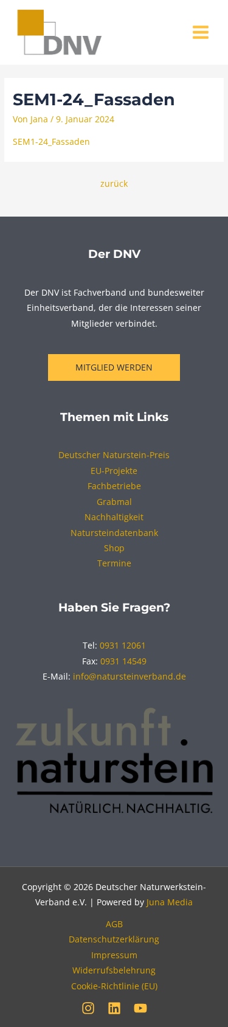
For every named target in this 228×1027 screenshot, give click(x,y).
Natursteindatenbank (114, 532)
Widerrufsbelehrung (114, 970)
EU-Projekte (114, 470)
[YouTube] (140, 1008)
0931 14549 (123, 661)
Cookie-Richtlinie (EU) (114, 986)
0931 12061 (123, 645)
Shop (114, 548)
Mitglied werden (114, 367)
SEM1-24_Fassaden (51, 141)
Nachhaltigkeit (114, 517)
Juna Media (170, 902)
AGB (114, 924)
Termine (114, 563)
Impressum (114, 955)
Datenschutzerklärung (114, 939)
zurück (114, 183)
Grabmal (114, 501)
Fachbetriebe (114, 486)
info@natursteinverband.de (129, 676)
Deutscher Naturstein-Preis (114, 455)
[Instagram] (88, 1008)
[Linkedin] (114, 1008)
